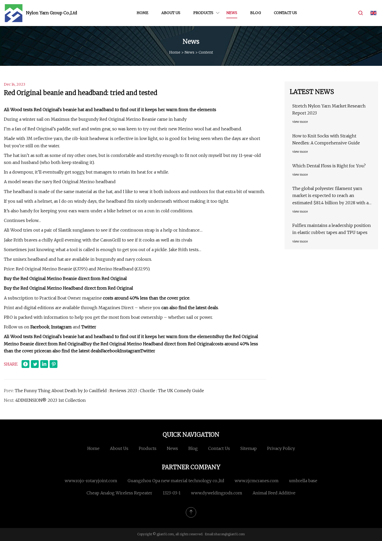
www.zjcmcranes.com (257, 480)
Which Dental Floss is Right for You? (329, 165)
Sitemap (248, 448)
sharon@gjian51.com (229, 534)
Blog (255, 12)
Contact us (285, 12)
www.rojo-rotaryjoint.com (91, 480)
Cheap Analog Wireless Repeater (119, 492)
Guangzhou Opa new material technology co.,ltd (176, 480)
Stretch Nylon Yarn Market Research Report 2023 (329, 109)
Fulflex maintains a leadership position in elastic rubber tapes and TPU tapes (331, 229)
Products (203, 12)
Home (142, 12)
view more (300, 122)
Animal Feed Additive (274, 492)
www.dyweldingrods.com (216, 492)
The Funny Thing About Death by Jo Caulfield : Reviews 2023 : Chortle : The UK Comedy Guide (109, 390)
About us (170, 12)
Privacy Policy (281, 448)
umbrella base (303, 480)
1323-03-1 (172, 492)
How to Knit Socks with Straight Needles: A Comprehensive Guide (326, 139)
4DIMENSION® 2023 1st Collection (50, 400)
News (231, 12)
